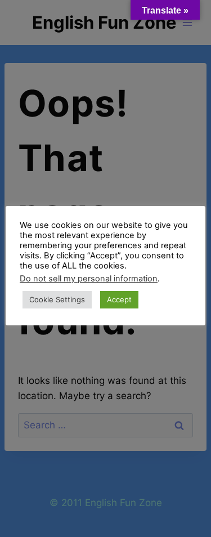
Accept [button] (119, 299)
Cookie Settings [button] (57, 299)
